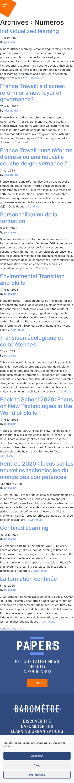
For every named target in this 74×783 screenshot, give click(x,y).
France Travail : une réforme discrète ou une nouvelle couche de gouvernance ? (36, 157)
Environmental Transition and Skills (32, 279)
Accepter (37, 755)
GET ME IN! (37, 683)
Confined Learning (24, 527)
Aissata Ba (11, 110)
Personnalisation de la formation (28, 217)
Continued (37, 78)
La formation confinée (28, 578)
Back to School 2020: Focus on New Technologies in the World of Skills (36, 406)
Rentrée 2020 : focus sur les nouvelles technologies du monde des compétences (36, 470)
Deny (37, 765)
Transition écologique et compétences (31, 341)
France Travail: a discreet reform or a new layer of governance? (32, 93)
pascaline (10, 42)
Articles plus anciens (13, 628)
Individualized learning (29, 31)
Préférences (37, 774)
